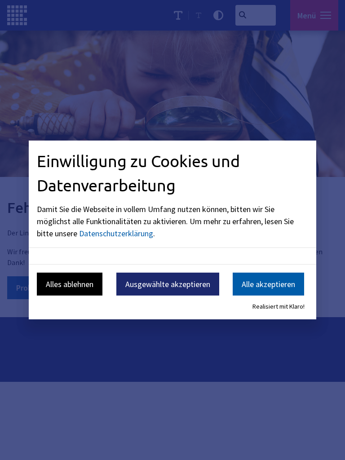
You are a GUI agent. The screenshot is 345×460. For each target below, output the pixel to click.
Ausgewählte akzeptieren (167, 284)
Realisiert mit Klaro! (278, 306)
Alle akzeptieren (268, 284)
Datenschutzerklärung (116, 233)
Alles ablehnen (69, 284)
